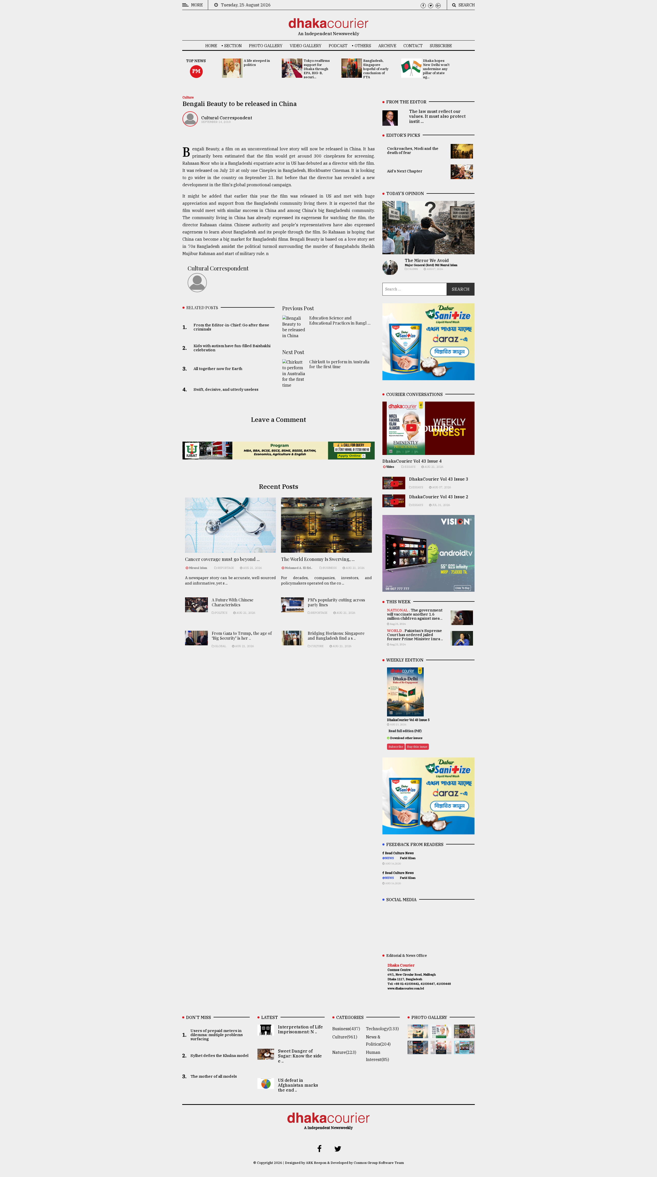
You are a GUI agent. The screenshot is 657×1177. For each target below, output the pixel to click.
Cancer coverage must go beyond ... (222, 559)
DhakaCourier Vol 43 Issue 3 (438, 479)
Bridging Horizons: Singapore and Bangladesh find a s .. (336, 635)
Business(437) (346, 1028)
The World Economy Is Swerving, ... (318, 559)
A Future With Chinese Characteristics (232, 602)
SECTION (233, 45)
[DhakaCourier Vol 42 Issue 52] (464, 1050)
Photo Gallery (266, 45)
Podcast (338, 45)
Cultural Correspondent (226, 117)
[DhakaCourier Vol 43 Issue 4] (441, 1034)
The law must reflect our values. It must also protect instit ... (437, 116)
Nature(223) (344, 1052)
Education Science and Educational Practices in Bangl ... (340, 320)
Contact (413, 45)
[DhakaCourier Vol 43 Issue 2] (418, 1050)
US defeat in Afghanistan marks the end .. (298, 1085)
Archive (387, 45)
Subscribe (441, 45)
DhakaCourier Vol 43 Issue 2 (438, 496)
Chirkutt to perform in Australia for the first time (339, 364)
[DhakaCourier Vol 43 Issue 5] (418, 1034)
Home (211, 45)
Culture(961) (344, 1036)
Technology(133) (382, 1028)
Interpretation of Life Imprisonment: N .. (300, 1029)
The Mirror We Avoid (427, 260)
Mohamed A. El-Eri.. (298, 568)
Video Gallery (306, 45)
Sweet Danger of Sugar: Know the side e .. (300, 1055)
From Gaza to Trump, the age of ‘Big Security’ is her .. (242, 635)
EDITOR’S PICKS (403, 135)
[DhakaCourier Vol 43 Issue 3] (464, 1034)
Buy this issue (417, 746)
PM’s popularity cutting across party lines (336, 602)
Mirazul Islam (198, 568)
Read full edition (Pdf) (405, 731)
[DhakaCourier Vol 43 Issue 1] (441, 1050)
